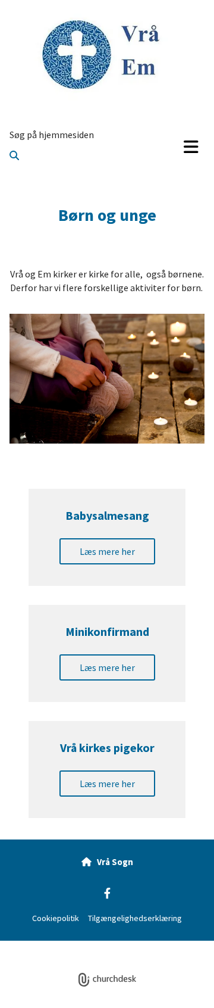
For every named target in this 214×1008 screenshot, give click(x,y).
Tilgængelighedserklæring (135, 918)
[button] (191, 147)
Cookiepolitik (55, 918)
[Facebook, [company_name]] (107, 892)
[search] (14, 155)
